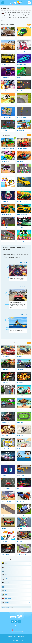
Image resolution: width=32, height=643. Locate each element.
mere (29, 24)
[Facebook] (12, 621)
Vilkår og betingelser (19, 636)
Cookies (10, 636)
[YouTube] (19, 621)
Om (16, 625)
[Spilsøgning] (29, 2)
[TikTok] (16, 621)
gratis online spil (5, 607)
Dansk (15, 630)
